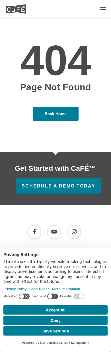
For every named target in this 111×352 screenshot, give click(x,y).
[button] (103, 9)
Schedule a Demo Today (58, 186)
